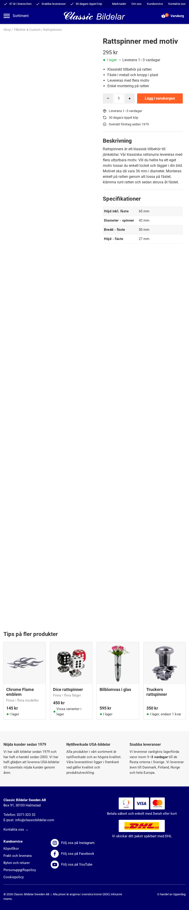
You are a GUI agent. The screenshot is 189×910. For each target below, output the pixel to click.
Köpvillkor (11, 848)
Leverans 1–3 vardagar (125, 111)
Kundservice (155, 4)
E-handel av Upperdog (171, 894)
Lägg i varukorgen (160, 98)
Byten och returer (16, 863)
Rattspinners (52, 30)
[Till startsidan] (94, 15)
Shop (7, 30)
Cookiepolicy (13, 877)
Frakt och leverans (17, 856)
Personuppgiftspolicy (19, 870)
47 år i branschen (20, 4)
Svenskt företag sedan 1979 (129, 124)
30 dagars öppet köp (89, 4)
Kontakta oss (177, 4)
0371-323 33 (26, 815)
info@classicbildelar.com (34, 820)
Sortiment (21, 16)
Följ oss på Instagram (77, 843)
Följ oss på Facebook (77, 854)
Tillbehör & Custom (27, 30)
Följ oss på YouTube (76, 864)
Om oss (136, 4)
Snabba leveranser (53, 4)
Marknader (119, 4)
